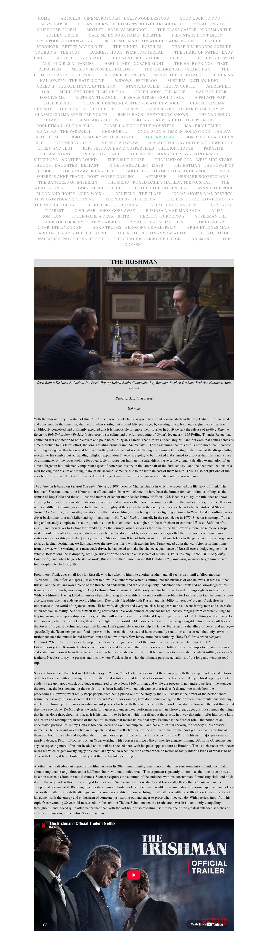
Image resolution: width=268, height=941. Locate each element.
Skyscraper (54, 24)
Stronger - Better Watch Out (70, 47)
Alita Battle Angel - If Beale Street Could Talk (130, 97)
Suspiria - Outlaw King (193, 81)
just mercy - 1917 (72, 143)
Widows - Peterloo (136, 81)
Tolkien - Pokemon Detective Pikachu (171, 120)
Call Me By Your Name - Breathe (125, 35)
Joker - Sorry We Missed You (103, 137)
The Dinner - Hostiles (137, 47)
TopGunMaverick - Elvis (89, 171)
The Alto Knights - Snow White (152, 233)
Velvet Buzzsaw (120, 143)
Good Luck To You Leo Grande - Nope (167, 171)
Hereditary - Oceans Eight (134, 63)
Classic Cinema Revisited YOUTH (71, 114)
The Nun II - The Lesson (130, 199)
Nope (225, 171)
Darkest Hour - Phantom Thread (127, 52)
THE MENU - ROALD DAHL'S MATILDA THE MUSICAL (159, 182)
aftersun (156, 177)
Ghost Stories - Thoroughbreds (149, 58)
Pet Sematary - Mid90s (94, 120)
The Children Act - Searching (177, 69)
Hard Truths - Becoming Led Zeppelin (135, 227)
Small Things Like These (158, 222)
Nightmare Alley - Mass (136, 165)
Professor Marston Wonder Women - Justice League (163, 41)
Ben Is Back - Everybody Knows (153, 114)
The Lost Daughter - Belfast (66, 165)
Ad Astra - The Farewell (63, 131)
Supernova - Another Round (65, 160)
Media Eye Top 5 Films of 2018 (92, 92)
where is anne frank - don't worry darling (86, 177)
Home (44, 18)
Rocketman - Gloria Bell (64, 126)
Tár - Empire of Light (100, 188)
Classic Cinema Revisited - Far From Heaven (174, 109)
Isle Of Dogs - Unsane (78, 58)
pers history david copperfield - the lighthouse (138, 148)
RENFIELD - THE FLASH (139, 194)
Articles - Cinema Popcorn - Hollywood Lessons (115, 18)
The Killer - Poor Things (112, 205)
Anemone (201, 239)
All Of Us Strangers (173, 205)
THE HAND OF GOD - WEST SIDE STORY (193, 160)
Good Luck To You (200, 18)
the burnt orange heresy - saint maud (174, 154)
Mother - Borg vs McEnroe (117, 30)
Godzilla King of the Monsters (139, 126)
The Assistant (55, 154)
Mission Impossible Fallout (103, 69)
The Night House (126, 160)
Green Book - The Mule (160, 92)
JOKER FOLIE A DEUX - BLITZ (100, 216)
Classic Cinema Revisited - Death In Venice (132, 103)
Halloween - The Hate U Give (72, 81)
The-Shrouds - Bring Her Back (147, 239)
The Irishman (160, 137)
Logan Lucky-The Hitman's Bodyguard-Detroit (131, 24)
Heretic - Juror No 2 (162, 216)
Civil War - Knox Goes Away (105, 211)
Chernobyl (114, 131)
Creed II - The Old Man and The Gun (76, 86)
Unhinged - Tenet (100, 154)
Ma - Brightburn (203, 126)
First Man (222, 75)
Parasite (213, 148)
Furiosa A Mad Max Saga (173, 211)
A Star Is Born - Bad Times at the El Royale (153, 75)
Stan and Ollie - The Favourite (160, 86)
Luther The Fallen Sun (161, 188)
